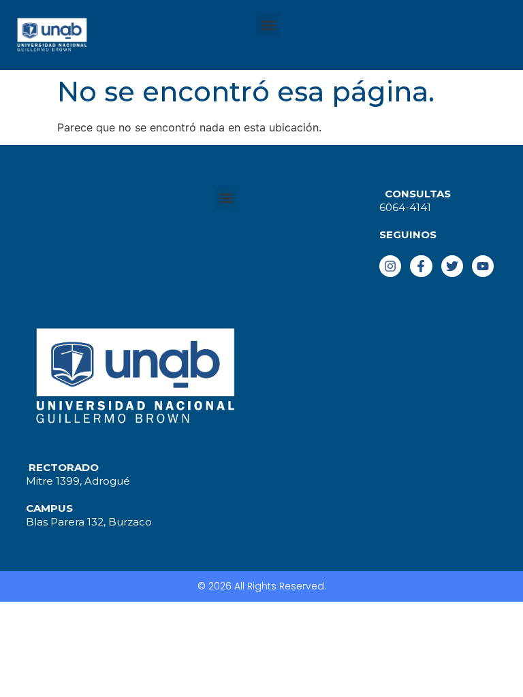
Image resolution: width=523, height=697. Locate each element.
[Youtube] (483, 266)
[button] (268, 25)
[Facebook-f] (421, 266)
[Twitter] (452, 266)
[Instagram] (390, 266)
